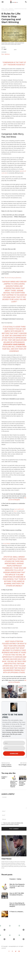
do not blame (6, 543)
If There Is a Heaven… (16, 911)
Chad (5, 49)
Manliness (11, 8)
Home (2, 8)
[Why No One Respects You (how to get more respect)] (14, 778)
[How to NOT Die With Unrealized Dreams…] (23, 778)
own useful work (19, 509)
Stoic (7, 8)
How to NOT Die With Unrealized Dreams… (22, 783)
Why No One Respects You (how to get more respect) (13, 784)
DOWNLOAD (14, 753)
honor (15, 511)
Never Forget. (23, 764)
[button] (26, 2)
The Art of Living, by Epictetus (12, 277)
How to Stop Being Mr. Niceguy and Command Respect (17, 904)
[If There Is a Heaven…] (4, 914)
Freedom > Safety (4, 777)
